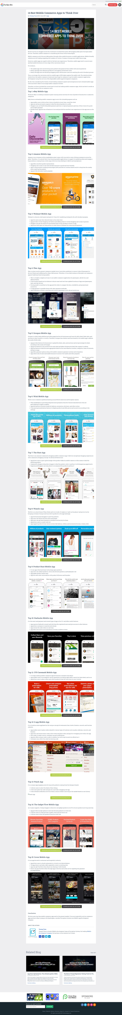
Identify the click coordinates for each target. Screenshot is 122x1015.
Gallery (52, 1011)
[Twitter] (85, 1004)
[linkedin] (49, 936)
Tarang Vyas (33, 16)
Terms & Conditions (75, 1011)
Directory (57, 1011)
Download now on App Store (71, 147)
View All (93, 952)
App (48, 16)
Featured (48, 1011)
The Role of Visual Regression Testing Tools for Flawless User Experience (85, 974)
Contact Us (67, 1011)
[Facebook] (82, 1004)
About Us (62, 1011)
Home (44, 1011)
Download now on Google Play (51, 147)
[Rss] (94, 1004)
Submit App (112, 5)
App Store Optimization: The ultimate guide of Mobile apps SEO (45, 974)
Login (120, 1)
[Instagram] (91, 1004)
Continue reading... (31, 983)
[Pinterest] (88, 1004)
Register (116, 1)
